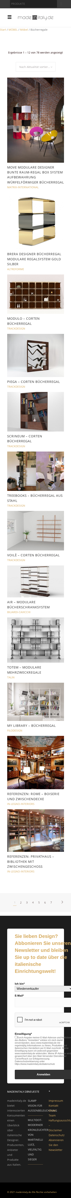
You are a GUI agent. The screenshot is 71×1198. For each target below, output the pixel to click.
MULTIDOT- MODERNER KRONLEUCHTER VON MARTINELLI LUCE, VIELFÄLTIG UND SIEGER (38, 1139)
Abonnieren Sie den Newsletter (56, 1145)
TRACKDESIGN (16, 328)
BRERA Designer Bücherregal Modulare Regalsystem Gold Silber (34, 259)
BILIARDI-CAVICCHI (18, 612)
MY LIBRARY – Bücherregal (31, 725)
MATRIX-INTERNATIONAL (23, 187)
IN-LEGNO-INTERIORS (20, 804)
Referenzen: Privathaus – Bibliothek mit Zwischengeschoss (30, 861)
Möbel (24, 29)
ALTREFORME (15, 269)
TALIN (11, 677)
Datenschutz (57, 1135)
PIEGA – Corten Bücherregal (33, 381)
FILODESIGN (14, 730)
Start (3, 29)
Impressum (56, 1100)
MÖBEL (13, 29)
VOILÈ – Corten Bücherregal (33, 555)
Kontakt (53, 1105)
